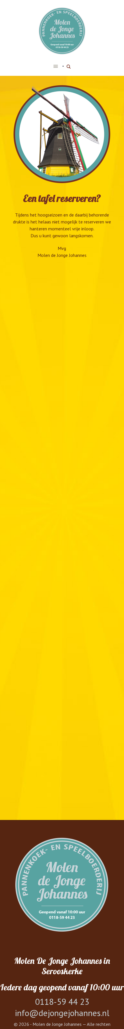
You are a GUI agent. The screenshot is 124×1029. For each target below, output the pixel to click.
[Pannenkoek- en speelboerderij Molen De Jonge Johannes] (62, 31)
